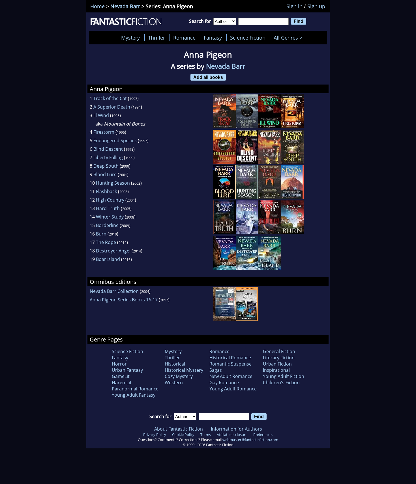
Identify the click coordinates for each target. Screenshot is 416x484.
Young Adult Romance (233, 389)
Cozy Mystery (179, 376)
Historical (175, 364)
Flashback (106, 191)
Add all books (208, 77)
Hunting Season (113, 183)
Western (174, 382)
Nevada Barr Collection (114, 291)
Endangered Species (115, 140)
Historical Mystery (184, 370)
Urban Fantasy (127, 370)
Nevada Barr (125, 6)
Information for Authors (236, 429)
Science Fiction (247, 37)
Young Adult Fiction (283, 376)
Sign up (316, 6)
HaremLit (122, 382)
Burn (101, 234)
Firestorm (103, 132)
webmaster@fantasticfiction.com (250, 439)
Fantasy (213, 37)
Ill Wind (101, 115)
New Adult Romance (230, 376)
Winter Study (110, 217)
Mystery (130, 37)
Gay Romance (224, 382)
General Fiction (279, 351)
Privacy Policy (154, 434)
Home (97, 6)
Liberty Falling (108, 157)
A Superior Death (111, 107)
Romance (184, 37)
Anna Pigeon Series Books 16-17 (124, 300)
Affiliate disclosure (232, 434)
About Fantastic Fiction (178, 429)
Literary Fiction (279, 358)
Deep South (106, 166)
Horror (119, 364)
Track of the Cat (110, 98)
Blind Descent (108, 149)
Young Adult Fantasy (133, 395)
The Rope (106, 242)
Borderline (107, 225)
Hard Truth (108, 208)
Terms (205, 434)
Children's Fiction (281, 382)
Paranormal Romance (135, 389)
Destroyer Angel (113, 251)
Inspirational (276, 370)
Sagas (215, 370)
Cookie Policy (183, 434)
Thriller (156, 37)
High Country (110, 200)
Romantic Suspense (230, 364)
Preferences (263, 434)
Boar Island (108, 259)
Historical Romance (230, 358)
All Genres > (289, 37)
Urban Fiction (277, 364)
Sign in (294, 6)
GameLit (121, 376)
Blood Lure (105, 174)
